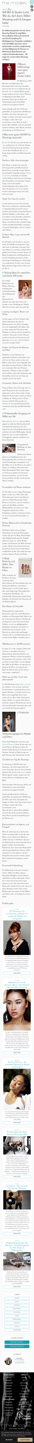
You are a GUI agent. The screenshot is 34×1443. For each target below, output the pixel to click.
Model (16, 89)
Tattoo (24, 1388)
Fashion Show (23, 1394)
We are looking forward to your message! (24, 1404)
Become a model (17, 1342)
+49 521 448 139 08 (20, 1361)
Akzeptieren (25, 1439)
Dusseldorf (9, 1383)
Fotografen (14, 340)
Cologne (9, 1385)
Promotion (9, 1405)
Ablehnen (9, 1439)
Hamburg (9, 1380)
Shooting (15, 421)
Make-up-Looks (25, 684)
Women (24, 1377)
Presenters (9, 1407)
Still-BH (7, 143)
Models (24, 1375)
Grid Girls (8, 1402)
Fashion (17, 1326)
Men (24, 1380)
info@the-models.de (26, 1409)
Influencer (17, 1312)
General (17, 1298)
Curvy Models (17, 1308)
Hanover (9, 1391)
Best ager (23, 1383)
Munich (9, 1388)
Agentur (25, 150)
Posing (18, 189)
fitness (17, 1315)
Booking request (17, 1346)
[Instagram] (31, 10)
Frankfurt (8, 1396)
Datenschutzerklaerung (19, 1435)
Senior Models (17, 1319)
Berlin (9, 1377)
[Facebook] (31, 7)
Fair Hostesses (8, 1399)
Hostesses (17, 1305)
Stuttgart (8, 1394)
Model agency (9, 1375)
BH (10, 649)
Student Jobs (8, 1410)
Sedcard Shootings (8, 744)
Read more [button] (17, 973)
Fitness (23, 1391)
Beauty (17, 1301)
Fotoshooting (6, 176)
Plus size (24, 1385)
